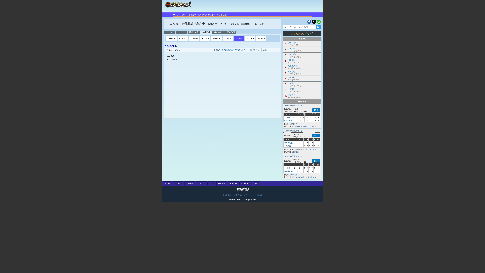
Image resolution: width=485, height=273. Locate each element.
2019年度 (250, 38)
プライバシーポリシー (242, 195)
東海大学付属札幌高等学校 (201, 14)
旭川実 (288, 146)
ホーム (176, 14)
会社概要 (227, 195)
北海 (288, 117)
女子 (233, 184)
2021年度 (228, 38)
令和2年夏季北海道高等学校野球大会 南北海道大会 (238, 50)
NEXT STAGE (229, 32)
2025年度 (183, 38)
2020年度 (239, 38)
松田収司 (293, 124)
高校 (184, 14)
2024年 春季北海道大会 (293, 156)
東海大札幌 (288, 121)
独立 (245, 184)
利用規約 (257, 195)
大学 (189, 184)
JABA (211, 184)
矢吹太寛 (313, 127)
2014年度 (261, 38)
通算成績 (217, 32)
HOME (167, 184)
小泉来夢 (305, 177)
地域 (256, 184)
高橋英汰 (298, 177)
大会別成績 (205, 32)
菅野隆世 (298, 127)
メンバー (181, 32)
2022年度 (216, 38)
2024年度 (194, 38)
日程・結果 (193, 32)
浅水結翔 (293, 175)
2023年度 (205, 38)
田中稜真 (295, 152)
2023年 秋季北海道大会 (293, 105)
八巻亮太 (305, 127)
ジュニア (201, 184)
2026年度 (171, 38)
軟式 (221, 184)
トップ (169, 32)
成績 (265, 50)
